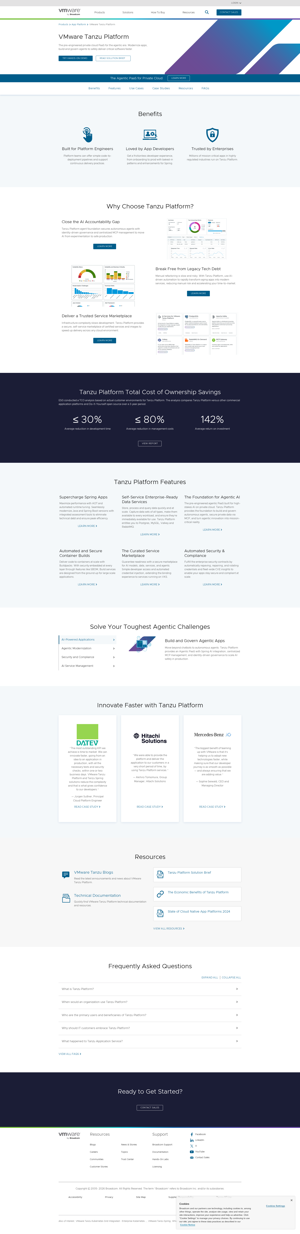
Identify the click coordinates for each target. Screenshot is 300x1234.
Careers (94, 1152)
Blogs (93, 1145)
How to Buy (158, 12)
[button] (150, 989)
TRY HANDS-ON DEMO (74, 58)
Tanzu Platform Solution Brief (189, 872)
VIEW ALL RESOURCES (167, 928)
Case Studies (161, 88)
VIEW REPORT (150, 443)
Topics (124, 1152)
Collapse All (231, 977)
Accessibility (75, 1197)
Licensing (157, 1167)
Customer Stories (99, 1167)
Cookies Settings (275, 1206)
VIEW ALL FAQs (69, 1054)
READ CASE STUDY (86, 807)
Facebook (200, 1134)
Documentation (160, 1152)
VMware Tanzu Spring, (159, 1221)
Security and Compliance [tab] (78, 657)
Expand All (210, 977)
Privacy (109, 1197)
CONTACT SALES (229, 12)
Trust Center (127, 1159)
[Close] (291, 1200)
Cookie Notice (187, 1225)
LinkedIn (199, 1140)
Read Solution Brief (112, 58)
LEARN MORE (178, 78)
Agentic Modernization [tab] (76, 648)
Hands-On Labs (160, 1159)
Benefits (94, 88)
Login (234, 3)
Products (99, 12)
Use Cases (136, 88)
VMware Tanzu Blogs (93, 872)
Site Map (141, 1197)
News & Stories (129, 1145)
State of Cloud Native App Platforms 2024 (199, 911)
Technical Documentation (97, 896)
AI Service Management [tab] (77, 666)
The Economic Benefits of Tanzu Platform (198, 892)
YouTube (200, 1152)
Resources (188, 12)
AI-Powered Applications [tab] (78, 639)
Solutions (127, 12)
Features (114, 88)
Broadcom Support (162, 1145)
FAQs (205, 88)
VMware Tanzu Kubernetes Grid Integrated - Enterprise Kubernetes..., (111, 1221)
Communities (96, 1159)
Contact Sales (202, 1157)
